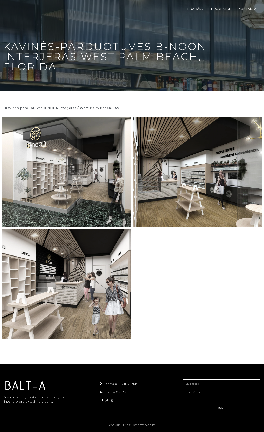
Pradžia (195, 9)
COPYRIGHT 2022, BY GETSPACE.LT (132, 425)
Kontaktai (248, 9)
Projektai (220, 9)
